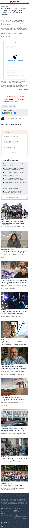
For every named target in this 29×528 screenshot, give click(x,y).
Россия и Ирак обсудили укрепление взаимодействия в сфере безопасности (13, 169)
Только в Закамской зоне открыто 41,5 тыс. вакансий (14, 460)
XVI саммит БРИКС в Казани (11, 137)
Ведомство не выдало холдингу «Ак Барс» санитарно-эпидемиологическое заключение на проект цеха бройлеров (14, 401)
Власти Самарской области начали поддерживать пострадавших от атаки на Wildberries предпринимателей (12, 174)
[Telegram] (12, 113)
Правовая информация (6, 515)
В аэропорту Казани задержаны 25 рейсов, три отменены (12, 164)
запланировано (17, 81)
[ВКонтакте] (3, 113)
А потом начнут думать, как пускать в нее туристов (13, 342)
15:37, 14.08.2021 (4, 17)
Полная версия (5, 522)
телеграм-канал (20, 95)
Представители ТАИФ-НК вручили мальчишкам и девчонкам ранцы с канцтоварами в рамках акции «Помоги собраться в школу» (13, 487)
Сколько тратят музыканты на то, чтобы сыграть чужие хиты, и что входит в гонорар (14, 314)
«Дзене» (16, 101)
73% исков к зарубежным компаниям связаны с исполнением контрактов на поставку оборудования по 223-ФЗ (14, 254)
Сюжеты (6, 132)
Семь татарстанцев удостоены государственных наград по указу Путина (12, 179)
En (18, 511)
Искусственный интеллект (10, 148)
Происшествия (5, 278)
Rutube (11, 101)
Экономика (4, 426)
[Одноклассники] (6, 113)
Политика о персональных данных (7, 517)
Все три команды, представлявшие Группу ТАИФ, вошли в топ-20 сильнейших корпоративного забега (14, 224)
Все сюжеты (15, 152)
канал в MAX (19, 96)
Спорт (2, 219)
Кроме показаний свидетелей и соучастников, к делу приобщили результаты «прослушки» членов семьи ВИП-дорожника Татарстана (14, 284)
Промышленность (5, 249)
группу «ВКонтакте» (9, 96)
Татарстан (12, 106)
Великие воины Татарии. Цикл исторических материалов (11, 143)
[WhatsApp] (9, 113)
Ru (15, 511)
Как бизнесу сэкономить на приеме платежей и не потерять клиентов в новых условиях (13, 432)
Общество (4, 6)
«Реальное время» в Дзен (14, 118)
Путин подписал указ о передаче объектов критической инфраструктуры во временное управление (12, 193)
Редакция (3, 511)
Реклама (3, 513)
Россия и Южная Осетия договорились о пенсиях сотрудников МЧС (14, 183)
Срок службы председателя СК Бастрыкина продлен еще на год (11, 187)
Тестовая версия (5, 523)
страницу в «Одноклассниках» (12, 98)
